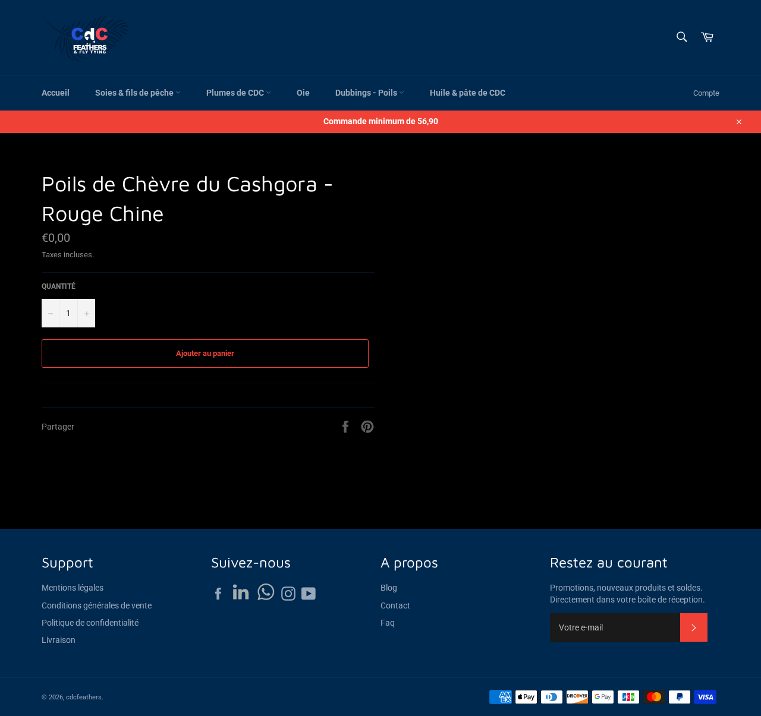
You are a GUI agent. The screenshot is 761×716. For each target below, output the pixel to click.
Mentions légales (72, 587)
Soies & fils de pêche (135, 92)
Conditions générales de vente (97, 605)
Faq (387, 622)
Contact (395, 605)
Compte (706, 93)
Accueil (56, 92)
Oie (303, 92)
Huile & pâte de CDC (467, 92)
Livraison (59, 640)
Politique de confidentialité (90, 622)
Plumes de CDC (236, 92)
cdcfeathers (84, 697)
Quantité (59, 286)
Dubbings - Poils (367, 92)
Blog (388, 587)
